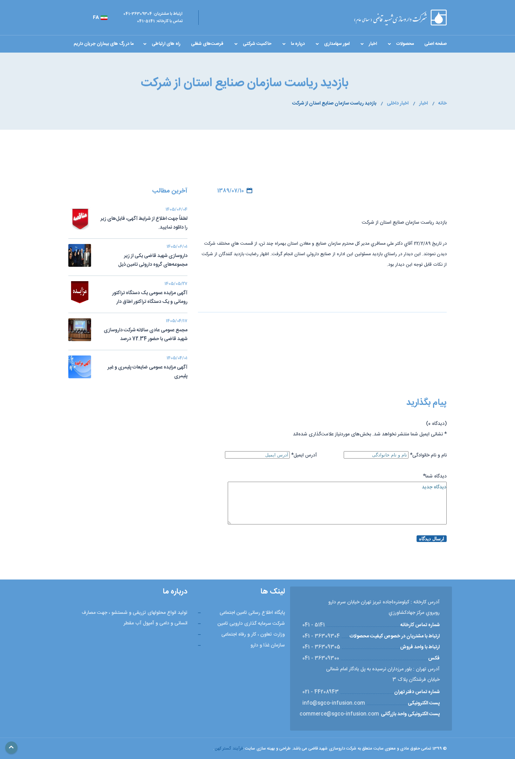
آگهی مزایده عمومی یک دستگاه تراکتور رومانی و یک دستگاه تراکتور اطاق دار (149, 293)
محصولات (405, 44)
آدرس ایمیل (304, 455)
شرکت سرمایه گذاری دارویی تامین (251, 623)
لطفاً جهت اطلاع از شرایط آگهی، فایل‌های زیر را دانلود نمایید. (144, 219)
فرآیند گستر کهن (228, 748)
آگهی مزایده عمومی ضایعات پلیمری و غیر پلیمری (147, 367)
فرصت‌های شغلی (207, 44)
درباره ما (298, 44)
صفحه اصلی (435, 44)
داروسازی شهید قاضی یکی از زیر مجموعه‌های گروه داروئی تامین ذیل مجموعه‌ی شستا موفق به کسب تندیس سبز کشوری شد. (146, 257)
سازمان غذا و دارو (267, 645)
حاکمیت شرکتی (257, 44)
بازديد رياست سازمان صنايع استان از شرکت (334, 103)
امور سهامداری (337, 44)
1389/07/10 (230, 191)
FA (96, 17)
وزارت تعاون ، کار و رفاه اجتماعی (253, 634)
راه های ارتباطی (166, 44)
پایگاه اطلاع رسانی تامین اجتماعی (252, 613)
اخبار (373, 44)
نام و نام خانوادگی (428, 455)
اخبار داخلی (397, 103)
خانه (442, 103)
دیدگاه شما (435, 476)
